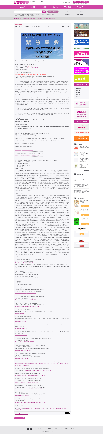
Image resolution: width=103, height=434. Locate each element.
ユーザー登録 (78, 1)
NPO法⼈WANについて (69, 11)
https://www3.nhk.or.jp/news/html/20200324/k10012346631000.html (30, 402)
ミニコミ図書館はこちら (53, 11)
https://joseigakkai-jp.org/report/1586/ (23, 358)
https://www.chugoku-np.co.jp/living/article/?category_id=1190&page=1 (31, 375)
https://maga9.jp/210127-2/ (21, 321)
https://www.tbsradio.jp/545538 (22, 395)
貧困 (25, 408)
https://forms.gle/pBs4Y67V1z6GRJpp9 (24, 150)
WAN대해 (78, 94)
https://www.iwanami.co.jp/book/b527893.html (25, 293)
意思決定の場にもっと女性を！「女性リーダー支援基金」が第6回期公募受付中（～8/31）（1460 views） (81, 185)
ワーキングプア (18, 409)
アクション (44, 7)
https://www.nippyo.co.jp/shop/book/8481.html (25, 299)
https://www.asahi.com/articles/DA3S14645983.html (26, 382)
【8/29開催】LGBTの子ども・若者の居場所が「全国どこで (84, 159)
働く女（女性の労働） (57, 408)
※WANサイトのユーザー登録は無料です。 (81, 3)
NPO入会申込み (68, 14)
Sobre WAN (78, 96)
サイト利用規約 (49, 428)
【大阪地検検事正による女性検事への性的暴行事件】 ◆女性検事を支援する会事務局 (38, 18)
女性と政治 (50, 408)
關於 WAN (78, 90)
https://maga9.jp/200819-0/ (21, 328)
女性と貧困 (42, 408)
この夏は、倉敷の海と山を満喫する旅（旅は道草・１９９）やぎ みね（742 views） (81, 179)
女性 (18, 408)
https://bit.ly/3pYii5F (19, 313)
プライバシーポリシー (39, 428)
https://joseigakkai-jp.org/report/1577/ (23, 350)
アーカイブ (80, 7)
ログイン (86, 1)
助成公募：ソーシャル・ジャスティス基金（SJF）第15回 (84, 165)
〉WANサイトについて (81, 84)
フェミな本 (22, 7)
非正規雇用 (64, 408)
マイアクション (23, 405)
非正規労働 (28, 408)
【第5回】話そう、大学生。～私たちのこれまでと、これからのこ (84, 153)
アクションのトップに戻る (19, 417)
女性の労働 (37, 408)
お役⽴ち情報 (67, 7)
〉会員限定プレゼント (81, 121)
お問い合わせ (72, 428)
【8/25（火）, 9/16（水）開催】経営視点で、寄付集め (84, 147)
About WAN (78, 88)
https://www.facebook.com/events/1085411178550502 (27, 155)
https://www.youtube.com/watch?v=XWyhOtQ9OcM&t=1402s (28, 388)
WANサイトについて (67, 2)
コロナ (23, 409)
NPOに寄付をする (80, 11)
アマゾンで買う (85, 206)
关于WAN (78, 92)
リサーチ (55, 7)
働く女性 (32, 408)
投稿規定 (66, 428)
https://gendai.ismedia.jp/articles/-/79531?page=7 (26, 341)
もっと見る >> (86, 170)
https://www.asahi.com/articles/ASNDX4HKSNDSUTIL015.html (37, 370)
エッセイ (33, 7)
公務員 (46, 408)
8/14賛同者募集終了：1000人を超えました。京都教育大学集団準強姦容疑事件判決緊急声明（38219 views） (81, 191)
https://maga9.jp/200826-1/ (21, 335)
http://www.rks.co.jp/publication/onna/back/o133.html (27, 306)
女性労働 (21, 408)
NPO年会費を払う (80, 14)
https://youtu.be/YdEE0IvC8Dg (31, 67)
